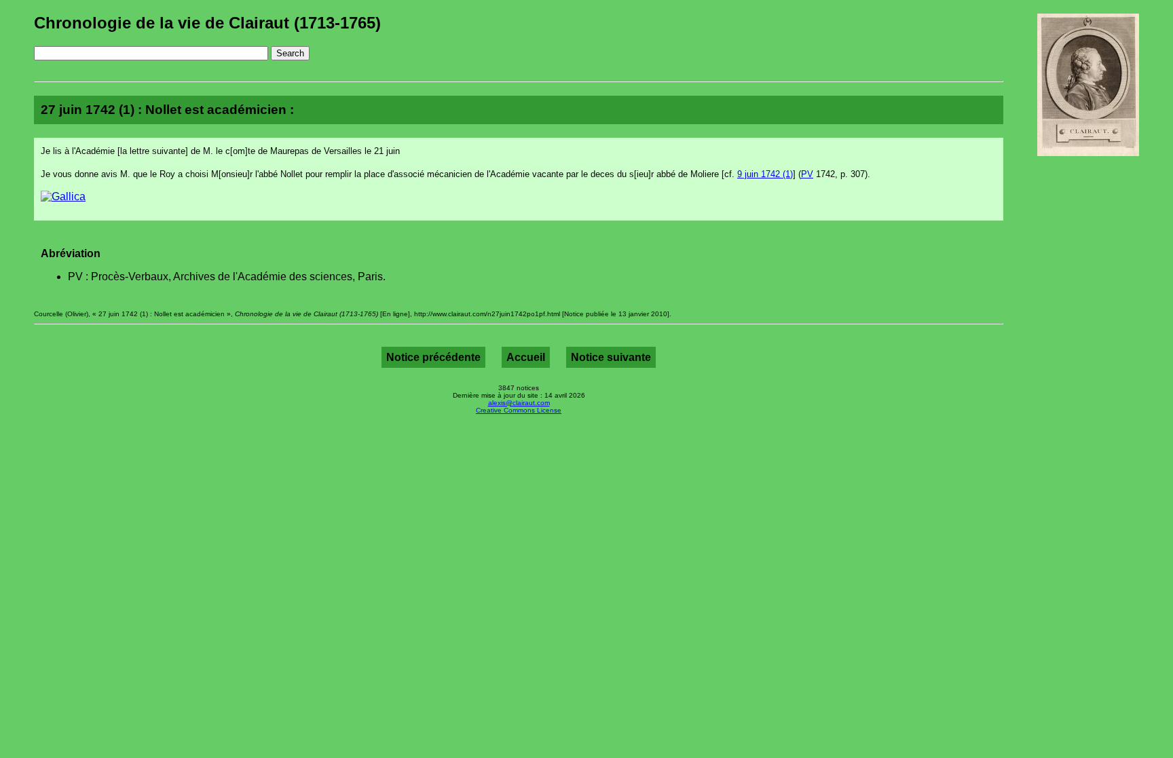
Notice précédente (433, 357)
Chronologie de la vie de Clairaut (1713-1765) (207, 23)
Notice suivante (611, 357)
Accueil (525, 357)
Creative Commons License (518, 410)
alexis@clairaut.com (519, 402)
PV (807, 174)
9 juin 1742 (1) (765, 174)
